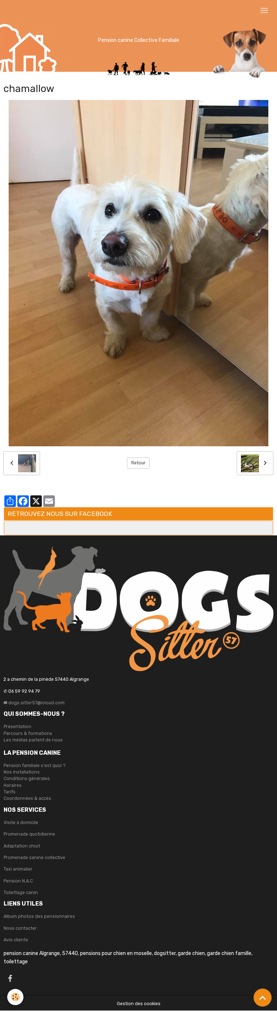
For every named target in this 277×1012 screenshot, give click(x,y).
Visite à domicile (21, 822)
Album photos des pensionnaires (39, 916)
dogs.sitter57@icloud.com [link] (36, 702)
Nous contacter (20, 928)
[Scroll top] (263, 998)
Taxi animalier (18, 869)
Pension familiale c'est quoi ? (35, 765)
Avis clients (16, 939)
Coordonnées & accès (27, 798)
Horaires (13, 785)
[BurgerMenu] (264, 10)
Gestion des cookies (139, 1003)
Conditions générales (27, 778)
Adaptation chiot (22, 846)
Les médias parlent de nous (33, 739)
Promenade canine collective (34, 857)
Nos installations (22, 772)
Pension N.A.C (18, 881)
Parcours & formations (28, 733)
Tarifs (10, 791)
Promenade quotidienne (29, 834)
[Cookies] (15, 997)
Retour (138, 462)
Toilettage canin (21, 892)
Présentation (17, 726)
